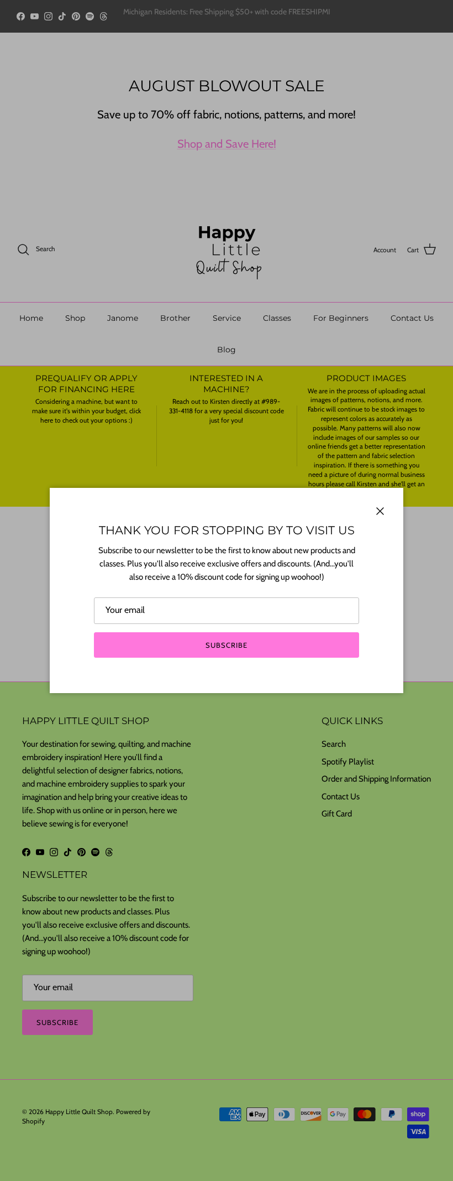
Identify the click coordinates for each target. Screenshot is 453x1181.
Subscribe (226, 645)
